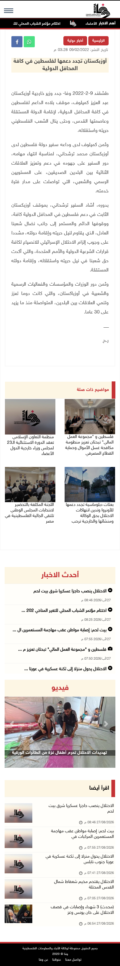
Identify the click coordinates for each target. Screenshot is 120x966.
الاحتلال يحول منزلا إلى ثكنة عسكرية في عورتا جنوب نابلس (80, 859)
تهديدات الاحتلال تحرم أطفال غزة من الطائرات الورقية (59, 752)
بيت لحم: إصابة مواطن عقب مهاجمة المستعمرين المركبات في (82, 834)
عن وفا (43, 960)
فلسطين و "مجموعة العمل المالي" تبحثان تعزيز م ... (62, 649)
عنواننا (56, 960)
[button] (13, 724)
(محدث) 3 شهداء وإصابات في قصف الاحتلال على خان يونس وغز (82, 910)
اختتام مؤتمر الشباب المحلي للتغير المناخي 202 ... (64, 610)
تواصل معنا (73, 960)
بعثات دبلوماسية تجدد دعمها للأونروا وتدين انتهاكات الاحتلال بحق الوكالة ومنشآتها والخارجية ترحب (90, 513)
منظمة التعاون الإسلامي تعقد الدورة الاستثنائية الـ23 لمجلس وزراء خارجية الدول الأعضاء (30, 445)
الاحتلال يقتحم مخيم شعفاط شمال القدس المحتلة (84, 884)
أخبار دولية (75, 41)
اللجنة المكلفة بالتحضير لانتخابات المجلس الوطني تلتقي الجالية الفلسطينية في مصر (29, 513)
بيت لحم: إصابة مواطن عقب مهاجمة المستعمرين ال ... (59, 630)
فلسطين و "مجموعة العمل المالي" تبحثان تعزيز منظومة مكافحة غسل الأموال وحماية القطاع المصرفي (89, 445)
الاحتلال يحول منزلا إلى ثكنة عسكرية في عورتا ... (65, 669)
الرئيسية (98, 41)
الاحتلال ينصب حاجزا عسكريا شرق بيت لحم (70, 591)
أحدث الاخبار (60, 575)
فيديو (60, 688)
